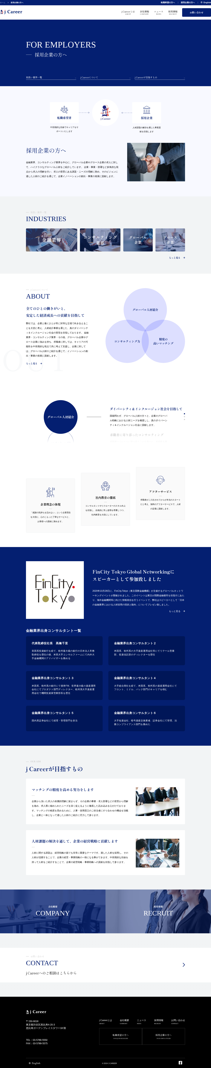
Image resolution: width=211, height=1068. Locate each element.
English (207, 2)
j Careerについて (89, 77)
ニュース (158, 12)
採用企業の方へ (188, 2)
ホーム (2, 3)
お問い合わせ (196, 12)
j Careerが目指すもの (146, 77)
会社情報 (144, 12)
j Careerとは (128, 12)
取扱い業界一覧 (34, 77)
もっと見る (174, 257)
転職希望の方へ (168, 2)
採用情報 (172, 12)
